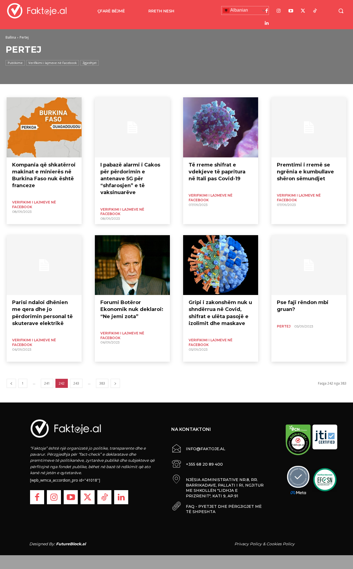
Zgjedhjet (89, 63)
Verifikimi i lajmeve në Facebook (52, 63)
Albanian (238, 10)
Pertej (284, 326)
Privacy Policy (248, 543)
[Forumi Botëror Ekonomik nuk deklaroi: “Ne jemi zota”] (132, 265)
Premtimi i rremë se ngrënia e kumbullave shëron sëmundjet (305, 172)
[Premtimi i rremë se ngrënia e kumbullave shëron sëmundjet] (308, 127)
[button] (340, 10)
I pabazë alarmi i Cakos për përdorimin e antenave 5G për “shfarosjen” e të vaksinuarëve (130, 179)
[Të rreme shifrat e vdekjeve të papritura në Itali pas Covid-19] (220, 127)
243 (76, 383)
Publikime (15, 63)
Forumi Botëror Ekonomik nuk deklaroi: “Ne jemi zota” (131, 309)
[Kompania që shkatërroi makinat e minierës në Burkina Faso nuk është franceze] (44, 127)
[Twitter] (303, 11)
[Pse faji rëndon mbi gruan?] (308, 265)
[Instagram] (279, 11)
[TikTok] (315, 11)
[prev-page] (11, 383)
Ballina (11, 37)
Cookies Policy (280, 543)
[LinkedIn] (266, 23)
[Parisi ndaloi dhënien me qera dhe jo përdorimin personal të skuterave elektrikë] (44, 265)
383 (102, 383)
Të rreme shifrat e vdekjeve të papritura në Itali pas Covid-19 (217, 172)
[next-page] (115, 383)
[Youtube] (291, 11)
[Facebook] (266, 11)
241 (47, 383)
